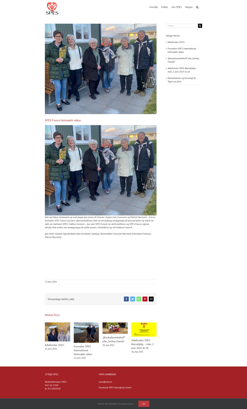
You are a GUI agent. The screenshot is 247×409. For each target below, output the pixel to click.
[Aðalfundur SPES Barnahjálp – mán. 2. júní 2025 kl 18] (144, 323)
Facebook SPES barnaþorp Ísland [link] (115, 387)
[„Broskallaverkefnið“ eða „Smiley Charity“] (115, 323)
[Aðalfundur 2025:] (57, 323)
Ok (144, 403)
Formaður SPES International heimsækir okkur (83, 350)
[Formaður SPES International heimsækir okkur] (86, 323)
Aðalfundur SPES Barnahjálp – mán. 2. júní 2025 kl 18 (142, 344)
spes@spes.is (105, 381)
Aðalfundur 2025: (54, 345)
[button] (197, 7)
